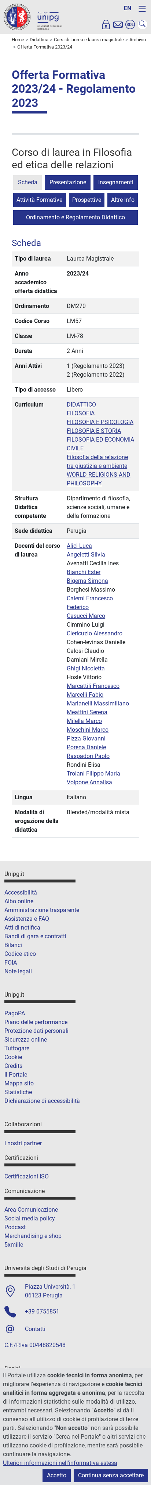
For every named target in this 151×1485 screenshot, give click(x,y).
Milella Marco (84, 721)
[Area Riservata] (106, 24)
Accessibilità (20, 892)
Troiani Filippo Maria (93, 773)
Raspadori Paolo (88, 756)
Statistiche (18, 1092)
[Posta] (118, 24)
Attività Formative (39, 199)
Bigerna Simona (87, 580)
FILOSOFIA (81, 413)
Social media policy (29, 1218)
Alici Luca (79, 545)
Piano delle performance (35, 1022)
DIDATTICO (81, 404)
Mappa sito (19, 1083)
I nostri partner (23, 1143)
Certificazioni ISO (26, 1176)
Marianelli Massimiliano (98, 703)
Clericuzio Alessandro (94, 633)
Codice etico (20, 953)
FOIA (10, 962)
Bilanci (13, 945)
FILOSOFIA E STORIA (94, 430)
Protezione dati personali (36, 1030)
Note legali (18, 971)
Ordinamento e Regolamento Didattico (75, 217)
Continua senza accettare (111, 1475)
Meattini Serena (87, 712)
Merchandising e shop (33, 1235)
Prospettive (86, 199)
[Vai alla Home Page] (33, 16)
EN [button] (127, 8)
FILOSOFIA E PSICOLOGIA (100, 422)
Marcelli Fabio (85, 694)
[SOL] (130, 24)
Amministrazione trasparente (41, 910)
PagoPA (14, 1013)
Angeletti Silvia (86, 554)
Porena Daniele (86, 747)
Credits (13, 1065)
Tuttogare (16, 1048)
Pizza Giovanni (86, 738)
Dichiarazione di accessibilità (42, 1100)
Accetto (56, 1475)
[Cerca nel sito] (142, 24)
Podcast (15, 1227)
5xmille (13, 1244)
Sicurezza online (25, 1039)
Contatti (35, 1329)
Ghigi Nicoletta (86, 668)
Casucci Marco (86, 615)
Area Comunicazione (31, 1209)
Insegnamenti (115, 182)
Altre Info (123, 199)
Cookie (13, 1057)
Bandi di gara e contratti (35, 936)
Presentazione (67, 182)
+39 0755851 (42, 1311)
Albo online (18, 901)
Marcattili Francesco (93, 685)
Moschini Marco (87, 729)
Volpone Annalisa (89, 782)
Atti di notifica (22, 927)
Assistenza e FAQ (26, 918)
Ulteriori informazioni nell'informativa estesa (60, 1462)
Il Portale (15, 1074)
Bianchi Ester (83, 572)
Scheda (27, 182)
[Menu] (142, 9)
